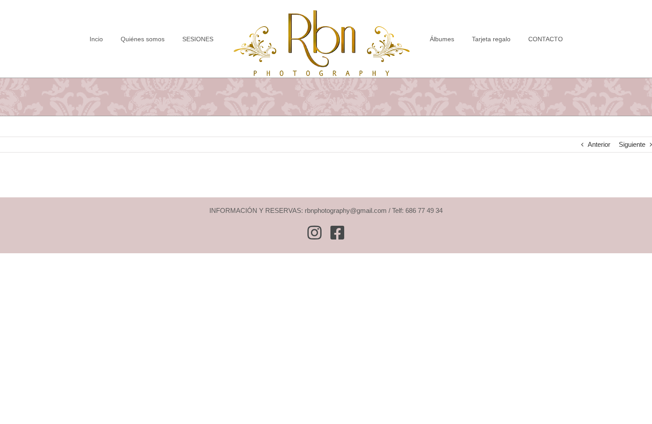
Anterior (599, 144)
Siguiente (632, 144)
